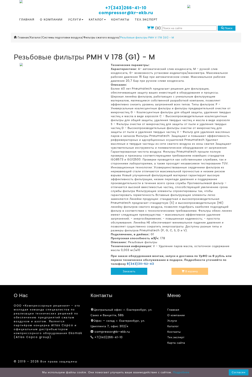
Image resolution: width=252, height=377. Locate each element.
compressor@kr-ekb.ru (126, 13)
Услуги (74, 19)
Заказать (129, 271)
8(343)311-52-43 (140, 264)
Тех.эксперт (146, 19)
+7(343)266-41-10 (125, 8)
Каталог (96, 19)
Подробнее (181, 372)
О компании (51, 19)
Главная (26, 19)
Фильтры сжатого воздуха (101, 37)
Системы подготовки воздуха (62, 37)
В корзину (191, 271)
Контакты (120, 19)
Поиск (228, 28)
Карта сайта (176, 343)
